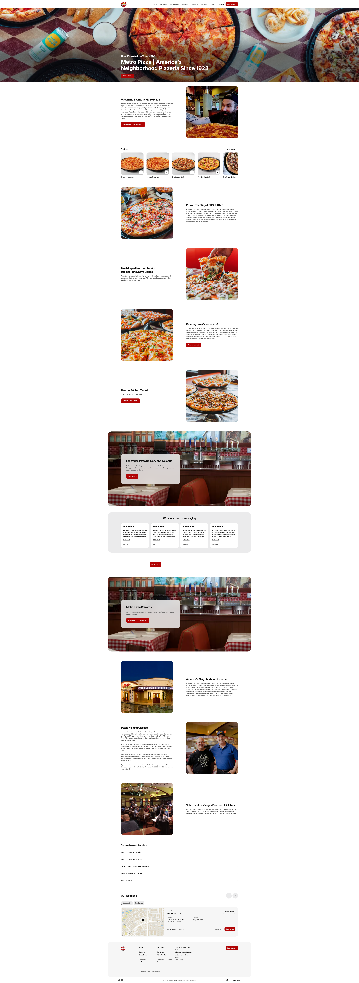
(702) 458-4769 (197, 920)
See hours (218, 929)
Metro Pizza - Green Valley (182, 956)
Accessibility (156, 972)
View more (126, 539)
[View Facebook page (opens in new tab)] (119, 980)
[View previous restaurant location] (229, 896)
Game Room (143, 955)
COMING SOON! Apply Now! (179, 4)
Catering (195, 4)
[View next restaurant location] (235, 896)
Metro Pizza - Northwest (143, 961)
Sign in (221, 4)
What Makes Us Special (183, 952)
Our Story (204, 4)
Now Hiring (179, 960)
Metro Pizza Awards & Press (164, 961)
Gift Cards (163, 4)
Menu (155, 4)
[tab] (127, 903)
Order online (230, 929)
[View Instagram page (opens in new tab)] (122, 980)
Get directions (229, 912)
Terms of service (144, 972)
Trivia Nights (161, 955)
